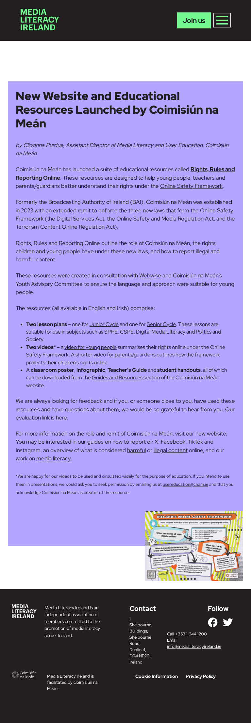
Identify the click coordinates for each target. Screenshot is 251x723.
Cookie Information (156, 676)
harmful (136, 450)
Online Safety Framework (191, 185)
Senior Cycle (161, 324)
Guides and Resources (117, 377)
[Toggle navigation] (222, 20)
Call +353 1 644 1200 (187, 634)
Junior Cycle (104, 324)
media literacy (53, 458)
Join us (194, 20)
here (61, 417)
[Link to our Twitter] (228, 622)
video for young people (90, 347)
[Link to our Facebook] (213, 622)
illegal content (171, 450)
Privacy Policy (201, 676)
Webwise (150, 275)
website (216, 433)
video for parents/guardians (124, 354)
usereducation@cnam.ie (185, 484)
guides (95, 441)
